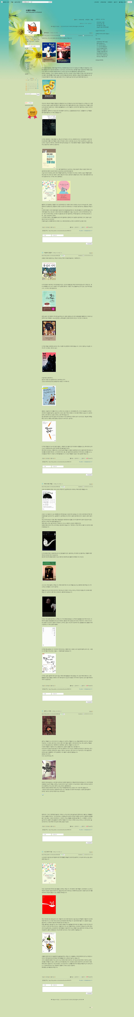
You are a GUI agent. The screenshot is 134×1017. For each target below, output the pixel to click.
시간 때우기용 (48, 852)
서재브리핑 (103, 2)
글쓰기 (115, 2)
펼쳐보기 (82, 23)
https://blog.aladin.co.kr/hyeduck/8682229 (51, 255)
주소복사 (81, 230)
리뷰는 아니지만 (31, 67)
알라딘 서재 (6, 2)
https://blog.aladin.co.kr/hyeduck (34, 12)
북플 (12, 2)
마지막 (80, 26)
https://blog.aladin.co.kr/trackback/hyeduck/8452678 (60, 980)
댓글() (91, 33)
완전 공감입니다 (101, 43)
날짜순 (89, 23)
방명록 (26, 74)
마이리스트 (30, 53)
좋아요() (53, 227)
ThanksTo (90, 227)
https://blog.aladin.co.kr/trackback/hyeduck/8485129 (60, 829)
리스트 (26, 48)
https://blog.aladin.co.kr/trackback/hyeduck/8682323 (60, 230)
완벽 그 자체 (48, 711)
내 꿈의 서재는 (31, 10)
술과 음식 (29, 68)
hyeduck (29, 59)
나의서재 (96, 2)
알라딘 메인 (17, 2)
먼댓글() (48, 227)
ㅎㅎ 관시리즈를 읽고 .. (102, 46)
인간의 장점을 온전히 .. (102, 48)
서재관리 (110, 2)
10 (73, 26)
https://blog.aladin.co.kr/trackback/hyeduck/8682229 (60, 461)
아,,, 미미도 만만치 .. (101, 45)
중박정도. (46, 32)
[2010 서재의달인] (32, 113)
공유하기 (77, 227)
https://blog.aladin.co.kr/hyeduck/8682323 (51, 35)
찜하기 (83, 227)
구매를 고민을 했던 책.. (102, 51)
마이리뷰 (27, 56)
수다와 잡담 (30, 65)
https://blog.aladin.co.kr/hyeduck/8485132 (51, 486)
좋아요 (71, 227)
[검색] (38, 94)
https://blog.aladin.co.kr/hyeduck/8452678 (51, 854)
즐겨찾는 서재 (122, 2)
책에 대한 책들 (48, 483)
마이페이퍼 (27, 62)
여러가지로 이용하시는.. (102, 55)
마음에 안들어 (48, 252)
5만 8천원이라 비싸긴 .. (102, 53)
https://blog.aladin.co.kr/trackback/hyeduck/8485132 (60, 689)
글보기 (75, 19)
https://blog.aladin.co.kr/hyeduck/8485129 (51, 713)
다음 (76, 26)
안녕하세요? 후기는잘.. (102, 41)
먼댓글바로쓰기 (88, 230)
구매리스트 (30, 51)
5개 (86, 23)
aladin (32, 105)
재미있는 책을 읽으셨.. (102, 56)
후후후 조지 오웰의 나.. (102, 50)
